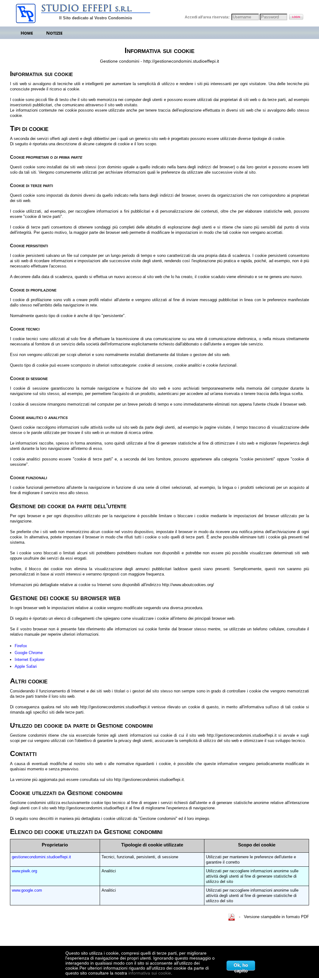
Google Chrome (29, 652)
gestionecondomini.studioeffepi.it (41, 857)
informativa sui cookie (149, 973)
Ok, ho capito (241, 966)
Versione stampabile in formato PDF (276, 916)
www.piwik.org (24, 871)
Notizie (54, 33)
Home (27, 33)
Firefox (21, 645)
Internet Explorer (30, 659)
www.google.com (27, 890)
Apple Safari (26, 666)
